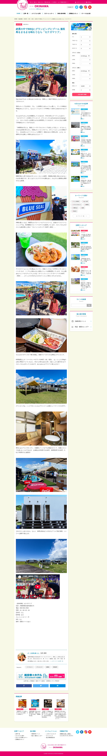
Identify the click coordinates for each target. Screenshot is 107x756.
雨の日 (74, 211)
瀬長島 (47, 667)
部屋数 (73, 89)
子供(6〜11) (74, 40)
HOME (18, 13)
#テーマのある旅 (86, 13)
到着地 (73, 63)
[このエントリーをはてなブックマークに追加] (57, 685)
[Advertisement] (41, 47)
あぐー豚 (86, 201)
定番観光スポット (73, 13)
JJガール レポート (49, 13)
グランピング (39, 667)
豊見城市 (55, 667)
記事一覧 (26, 13)
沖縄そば (75, 207)
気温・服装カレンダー (82, 327)
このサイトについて (80, 2)
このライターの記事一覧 (57, 661)
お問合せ (89, 2)
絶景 (83, 207)
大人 (73, 36)
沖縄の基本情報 (61, 13)
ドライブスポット (77, 204)
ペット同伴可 (76, 201)
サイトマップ (49, 735)
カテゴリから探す (36, 13)
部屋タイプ (74, 85)
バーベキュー (29, 667)
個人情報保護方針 (50, 737)
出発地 (73, 59)
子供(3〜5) (74, 44)
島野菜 (87, 204)
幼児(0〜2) (74, 48)
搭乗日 (73, 55)
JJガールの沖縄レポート (21, 737)
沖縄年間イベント (80, 321)
